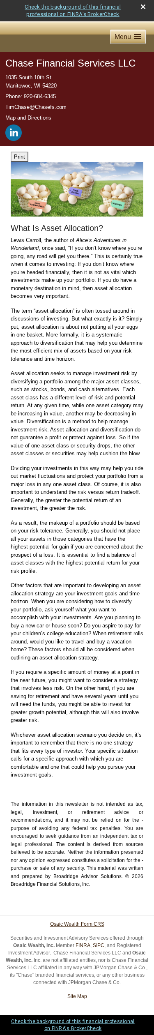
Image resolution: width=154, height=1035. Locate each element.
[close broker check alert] (143, 6)
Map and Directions (28, 118)
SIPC (98, 945)
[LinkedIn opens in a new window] (14, 131)
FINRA (83, 945)
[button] (128, 37)
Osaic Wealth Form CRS (77, 924)
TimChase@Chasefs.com (36, 107)
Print (19, 157)
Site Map (77, 996)
